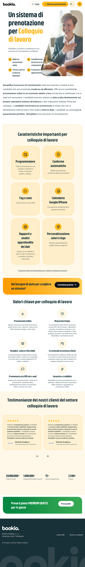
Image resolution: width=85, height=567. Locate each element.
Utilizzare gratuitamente (56, 4)
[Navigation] (79, 4)
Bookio (25, 543)
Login (37, 4)
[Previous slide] (37, 456)
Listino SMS (60, 535)
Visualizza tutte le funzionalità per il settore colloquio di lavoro (42, 271)
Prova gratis (66, 504)
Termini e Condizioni (76, 535)
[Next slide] (47, 456)
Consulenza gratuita (67, 284)
